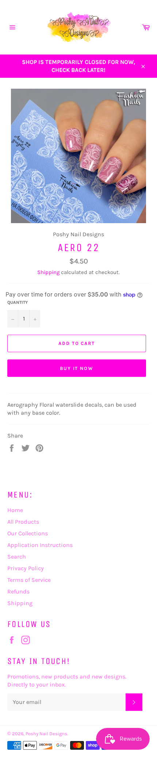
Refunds (18, 591)
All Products (23, 521)
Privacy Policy (25, 568)
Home (15, 510)
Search (16, 556)
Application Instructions (40, 544)
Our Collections (27, 533)
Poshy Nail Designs (46, 733)
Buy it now (77, 368)
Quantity (17, 302)
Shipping (48, 272)
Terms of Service (29, 579)
